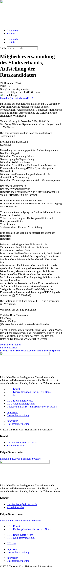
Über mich (12, 30)
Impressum (12, 412)
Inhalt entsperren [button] (8, 347)
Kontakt (11, 33)
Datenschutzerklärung (18, 415)
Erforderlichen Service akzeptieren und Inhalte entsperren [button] (30, 350)
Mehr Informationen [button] (10, 344)
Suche (3, 48)
